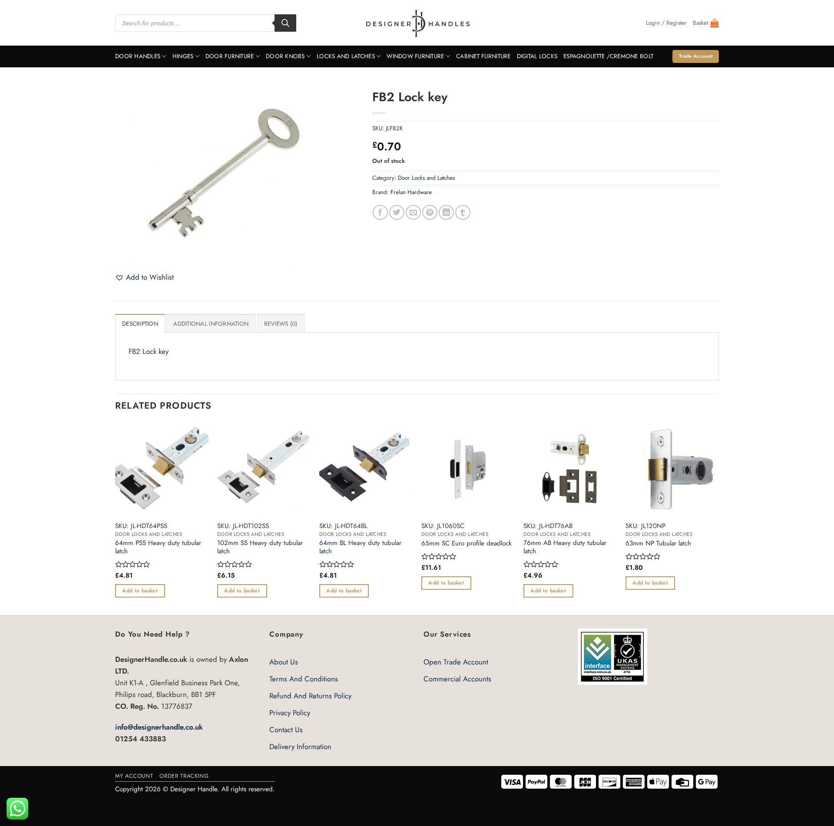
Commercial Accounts (457, 679)
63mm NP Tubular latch (658, 543)
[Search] (285, 23)
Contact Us (286, 729)
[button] (666, 23)
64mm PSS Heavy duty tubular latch (158, 547)
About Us (283, 662)
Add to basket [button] (140, 591)
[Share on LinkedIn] (446, 212)
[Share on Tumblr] (462, 212)
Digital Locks (537, 56)
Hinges (183, 56)
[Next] (718, 518)
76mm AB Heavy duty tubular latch (564, 547)
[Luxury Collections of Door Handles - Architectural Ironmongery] (417, 23)
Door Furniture (229, 56)
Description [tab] (140, 324)
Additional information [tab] (210, 324)
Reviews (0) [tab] (281, 324)
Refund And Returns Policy (310, 696)
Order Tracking (183, 776)
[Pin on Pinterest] (429, 212)
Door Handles (137, 56)
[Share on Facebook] (380, 212)
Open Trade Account (456, 662)
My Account (134, 776)
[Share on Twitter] (396, 212)
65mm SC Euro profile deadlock (466, 543)
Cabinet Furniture (483, 56)
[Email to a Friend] (413, 212)
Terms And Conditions (303, 679)
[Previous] (115, 518)
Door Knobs (285, 56)
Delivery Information (300, 746)
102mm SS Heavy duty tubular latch (260, 547)
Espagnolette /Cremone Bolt (608, 56)
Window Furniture (415, 56)
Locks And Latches (346, 56)
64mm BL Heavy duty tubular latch (360, 547)
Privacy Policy (289, 712)
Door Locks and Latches (426, 178)
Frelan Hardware (411, 192)
